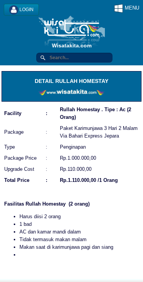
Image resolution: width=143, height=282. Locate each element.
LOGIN (26, 9)
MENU (131, 8)
